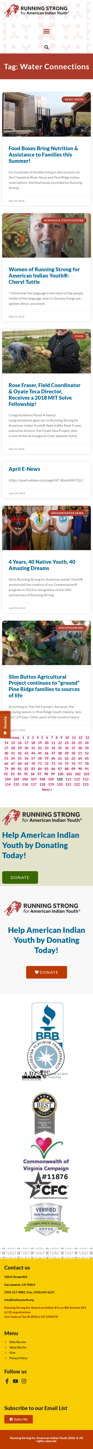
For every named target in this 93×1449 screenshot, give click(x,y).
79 (6, 769)
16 (20, 743)
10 (67, 737)
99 (53, 774)
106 (25, 779)
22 (60, 743)
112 (77, 779)
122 (77, 784)
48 (60, 753)
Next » (47, 789)
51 (80, 753)
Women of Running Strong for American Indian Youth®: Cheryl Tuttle (44, 275)
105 (16, 779)
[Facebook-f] (7, 1381)
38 (80, 748)
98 (46, 774)
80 (13, 769)
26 (87, 743)
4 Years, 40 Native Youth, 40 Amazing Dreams (42, 565)
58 (40, 758)
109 (51, 779)
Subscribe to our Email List (35, 1408)
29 (20, 748)
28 (13, 748)
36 (67, 748)
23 (67, 743)
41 (13, 753)
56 (26, 758)
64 (80, 758)
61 (60, 758)
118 (42, 784)
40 (6, 753)
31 (33, 748)
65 (87, 758)
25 (80, 743)
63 (73, 758)
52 (87, 753)
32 (40, 748)
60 (53, 758)
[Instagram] (24, 1381)
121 (68, 784)
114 (8, 784)
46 (46, 753)
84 (40, 769)
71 (40, 763)
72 (46, 763)
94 (19, 774)
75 (67, 763)
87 (60, 769)
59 (46, 758)
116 (25, 784)
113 (85, 779)
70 (33, 763)
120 (60, 784)
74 (60, 763)
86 (53, 769)
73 (53, 763)
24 (73, 743)
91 (87, 769)
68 (20, 763)
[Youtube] (15, 1381)
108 (42, 779)
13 (87, 737)
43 (26, 753)
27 (6, 748)
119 (51, 784)
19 (40, 743)
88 (67, 769)
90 (80, 769)
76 (73, 763)
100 (60, 774)
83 (33, 769)
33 (46, 748)
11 (74, 737)
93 (12, 774)
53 (6, 758)
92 (6, 774)
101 (69, 774)
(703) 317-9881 (14, 1292)
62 (67, 758)
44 (33, 753)
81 (20, 769)
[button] (46, 31)
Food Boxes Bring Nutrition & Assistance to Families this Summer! (43, 154)
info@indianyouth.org (19, 1300)
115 (16, 784)
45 (40, 753)
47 (53, 753)
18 (33, 743)
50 (73, 753)
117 (34, 784)
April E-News (24, 469)
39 (87, 748)
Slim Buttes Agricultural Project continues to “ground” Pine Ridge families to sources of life (44, 686)
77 (80, 763)
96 (33, 774)
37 (73, 748)
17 (26, 743)
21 (53, 743)
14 (6, 743)
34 (53, 748)
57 (33, 758)
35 (60, 748)
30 (26, 748)
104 (8, 779)
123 (85, 784)
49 (67, 753)
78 (87, 763)
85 (46, 769)
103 (86, 774)
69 (26, 763)
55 (20, 758)
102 (78, 774)
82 (26, 769)
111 (68, 779)
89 (73, 769)
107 (34, 779)
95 (26, 774)
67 (13, 763)
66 (6, 763)
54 (13, 758)
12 (80, 737)
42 (20, 753)
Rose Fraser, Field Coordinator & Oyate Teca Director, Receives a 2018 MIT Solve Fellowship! (44, 394)
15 (13, 743)
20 (46, 743)
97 (39, 774)
